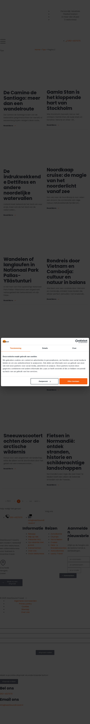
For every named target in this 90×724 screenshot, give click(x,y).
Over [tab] (74, 348)
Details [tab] (45, 348)
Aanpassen (43, 381)
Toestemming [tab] (15, 348)
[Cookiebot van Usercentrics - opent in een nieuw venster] (77, 341)
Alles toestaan (73, 381)
